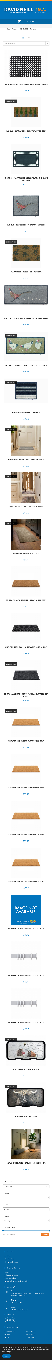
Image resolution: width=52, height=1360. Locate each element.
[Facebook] (7, 1320)
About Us (7, 1256)
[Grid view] (23, 38)
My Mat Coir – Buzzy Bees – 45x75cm (26, 272)
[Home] (3, 29)
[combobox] (26, 1186)
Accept (7, 1356)
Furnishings (33, 29)
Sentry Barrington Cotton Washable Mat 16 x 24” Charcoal (26, 695)
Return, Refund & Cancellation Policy (16, 1281)
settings (8, 1351)
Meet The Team (9, 1259)
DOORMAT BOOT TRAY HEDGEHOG (26, 1069)
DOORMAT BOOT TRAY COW (26, 1116)
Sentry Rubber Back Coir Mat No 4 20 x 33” (26, 788)
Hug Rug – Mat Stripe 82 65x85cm (26, 412)
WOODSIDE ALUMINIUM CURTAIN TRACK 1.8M (26, 928)
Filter (45, 1234)
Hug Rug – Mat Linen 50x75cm (26, 553)
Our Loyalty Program (11, 1262)
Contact (7, 1272)
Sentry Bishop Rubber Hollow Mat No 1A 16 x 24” (26, 647)
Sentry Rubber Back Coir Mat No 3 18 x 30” (26, 835)
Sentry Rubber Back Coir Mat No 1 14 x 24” (26, 881)
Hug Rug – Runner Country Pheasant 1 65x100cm (26, 319)
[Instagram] (12, 1320)
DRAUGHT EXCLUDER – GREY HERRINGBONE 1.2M (26, 1163)
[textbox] (26, 1198)
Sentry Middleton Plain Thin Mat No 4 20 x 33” (26, 600)
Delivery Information (11, 1275)
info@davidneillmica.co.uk (19, 1310)
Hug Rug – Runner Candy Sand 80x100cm (26, 459)
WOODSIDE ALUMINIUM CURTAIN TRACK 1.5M (26, 975)
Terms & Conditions (10, 1278)
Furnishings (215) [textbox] (25, 1186)
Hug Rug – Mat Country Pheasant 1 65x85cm (26, 225)
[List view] (29, 38)
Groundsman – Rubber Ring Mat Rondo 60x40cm (26, 84)
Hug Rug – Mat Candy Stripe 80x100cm (26, 506)
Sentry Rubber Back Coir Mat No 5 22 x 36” (26, 741)
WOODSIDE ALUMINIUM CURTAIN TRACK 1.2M (26, 1022)
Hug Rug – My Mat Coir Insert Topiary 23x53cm (26, 131)
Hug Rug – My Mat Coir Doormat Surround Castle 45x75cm (26, 179)
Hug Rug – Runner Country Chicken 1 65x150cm (26, 366)
